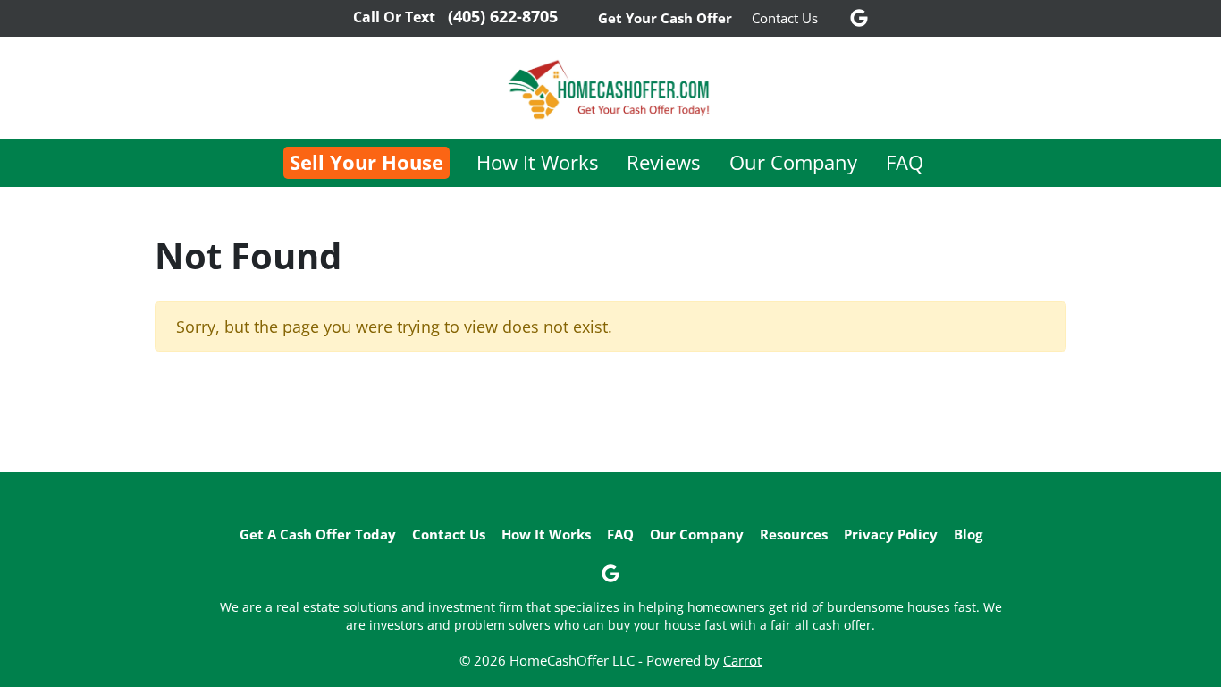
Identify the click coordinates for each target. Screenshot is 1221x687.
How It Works (537, 162)
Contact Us (785, 18)
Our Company (793, 162)
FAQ (904, 162)
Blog (968, 534)
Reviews (663, 162)
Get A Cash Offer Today (318, 534)
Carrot (742, 660)
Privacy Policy (891, 534)
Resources (794, 534)
